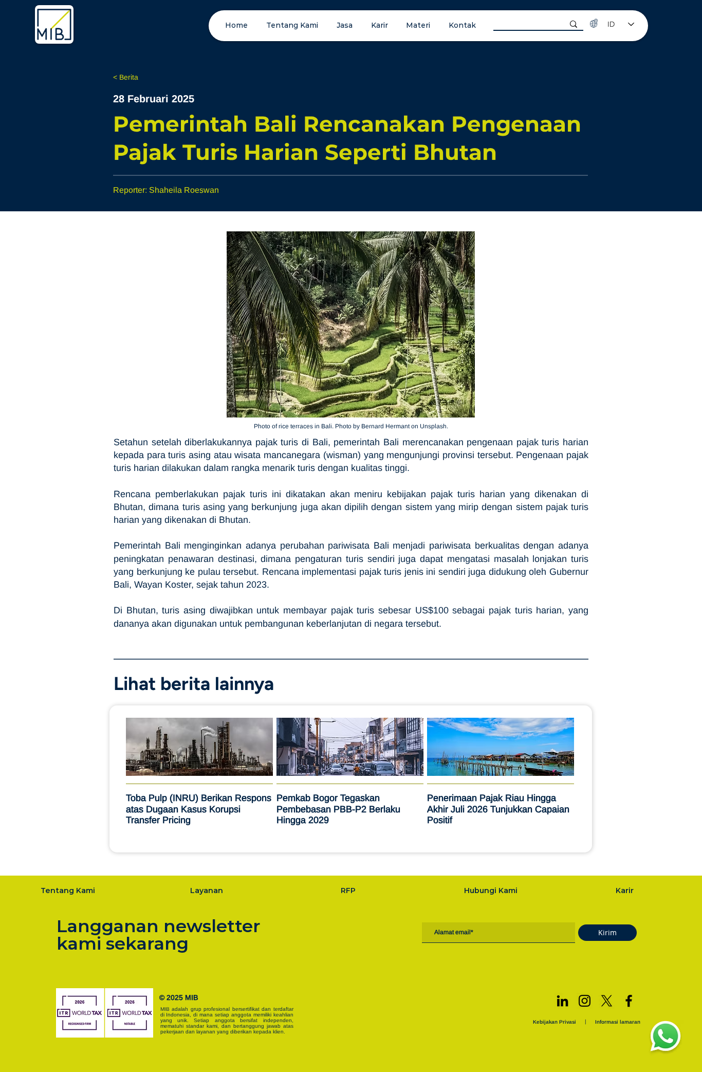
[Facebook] (629, 1001)
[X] (607, 1001)
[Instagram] (585, 1001)
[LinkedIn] (562, 1001)
